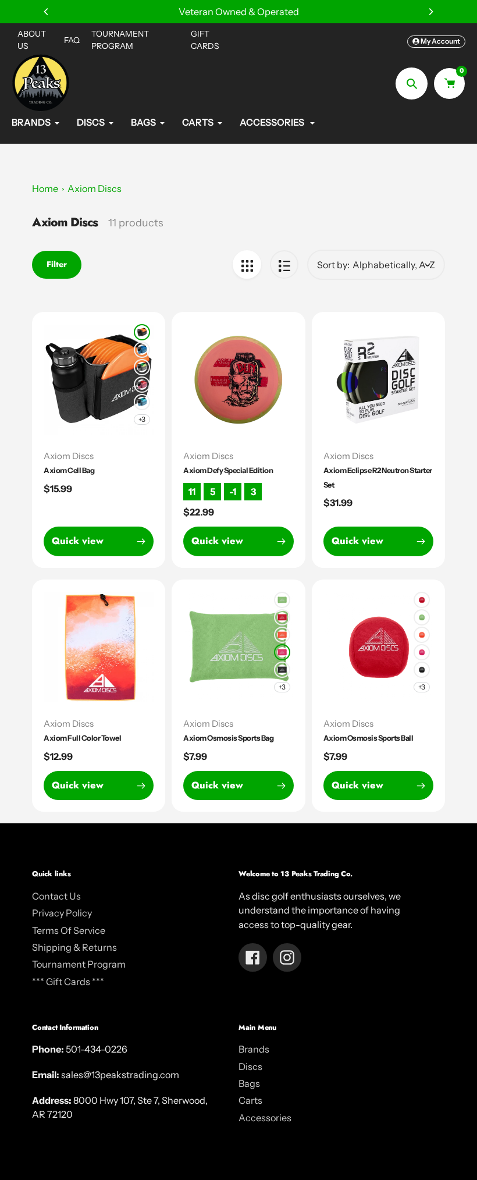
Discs (250, 1066)
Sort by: (333, 265)
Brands (253, 1049)
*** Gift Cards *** (68, 981)
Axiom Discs (94, 188)
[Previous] (46, 11)
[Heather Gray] (142, 367)
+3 (141, 419)
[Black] (142, 332)
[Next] (430, 11)
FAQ (72, 40)
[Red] (282, 617)
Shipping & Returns (74, 947)
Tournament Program (79, 964)
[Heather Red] (142, 384)
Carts (250, 1100)
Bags (249, 1083)
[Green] (282, 600)
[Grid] (247, 264)
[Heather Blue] (142, 349)
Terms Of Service (68, 930)
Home (45, 188)
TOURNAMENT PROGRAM (120, 40)
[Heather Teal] (142, 402)
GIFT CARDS (205, 40)
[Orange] (282, 635)
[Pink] (282, 652)
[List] (284, 264)
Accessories (264, 1118)
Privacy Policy (62, 913)
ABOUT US (31, 40)
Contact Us (56, 896)
